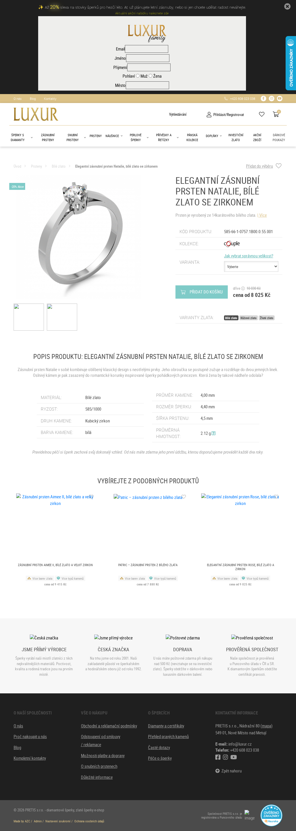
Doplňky (212, 136)
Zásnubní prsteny (48, 137)
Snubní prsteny (72, 137)
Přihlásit (219, 114)
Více (263, 215)
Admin (38, 821)
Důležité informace (97, 777)
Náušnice (112, 136)
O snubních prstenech (99, 766)
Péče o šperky (160, 758)
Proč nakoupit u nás (30, 736)
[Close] (287, 6)
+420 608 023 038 (241, 98)
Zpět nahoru (231, 771)
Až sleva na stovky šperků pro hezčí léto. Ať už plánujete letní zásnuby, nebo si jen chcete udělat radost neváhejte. (145, 7)
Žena (157, 76)
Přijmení (120, 67)
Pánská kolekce (192, 137)
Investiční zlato (235, 137)
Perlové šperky (135, 137)
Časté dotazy (159, 747)
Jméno (120, 58)
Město (120, 85)
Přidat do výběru (259, 166)
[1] (164, 114)
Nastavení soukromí (58, 821)
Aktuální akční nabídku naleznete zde (142, 13)
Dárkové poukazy (279, 137)
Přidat (206, 292)
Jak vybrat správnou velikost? (248, 256)
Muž (144, 76)
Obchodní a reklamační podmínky (109, 726)
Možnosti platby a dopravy (103, 755)
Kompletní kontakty (30, 758)
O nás (18, 98)
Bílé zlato (59, 166)
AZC (27, 821)
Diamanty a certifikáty (166, 726)
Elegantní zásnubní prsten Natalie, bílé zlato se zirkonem (116, 166)
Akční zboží (257, 137)
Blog (33, 98)
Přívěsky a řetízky (163, 137)
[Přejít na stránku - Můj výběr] (264, 114)
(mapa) (266, 726)
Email (120, 49)
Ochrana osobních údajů (89, 821)
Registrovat (235, 114)
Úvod (17, 166)
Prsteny (96, 136)
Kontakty (50, 98)
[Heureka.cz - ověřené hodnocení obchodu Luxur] (271, 815)
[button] (213, 433)
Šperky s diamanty (18, 137)
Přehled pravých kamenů (168, 736)
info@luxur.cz (240, 744)
